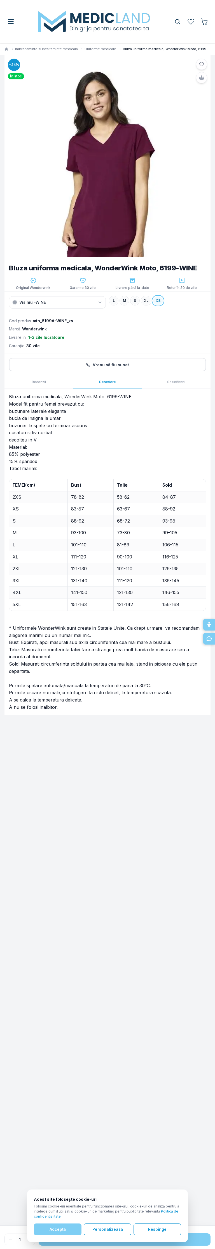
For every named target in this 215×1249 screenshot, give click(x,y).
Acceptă (58, 1229)
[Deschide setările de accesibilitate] (209, 625)
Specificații (176, 382)
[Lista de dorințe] (191, 21)
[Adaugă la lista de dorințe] (201, 64)
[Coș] (204, 21)
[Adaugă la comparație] (201, 77)
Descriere (107, 382)
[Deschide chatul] (209, 639)
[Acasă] (6, 49)
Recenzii (39, 382)
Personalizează (107, 1229)
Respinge (157, 1229)
